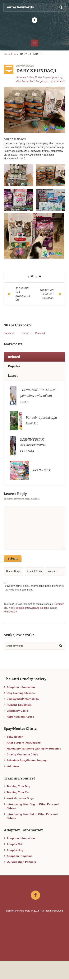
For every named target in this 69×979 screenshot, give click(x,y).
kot (37, 81)
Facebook (9, 333)
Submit (13, 558)
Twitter (25, 333)
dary (60, 77)
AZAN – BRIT (41, 470)
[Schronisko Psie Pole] (34, 31)
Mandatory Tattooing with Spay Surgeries (34, 748)
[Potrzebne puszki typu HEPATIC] (16, 420)
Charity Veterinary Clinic (22, 754)
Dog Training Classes (21, 692)
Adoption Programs (19, 855)
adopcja (52, 77)
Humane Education (19, 704)
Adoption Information (21, 687)
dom (18, 81)
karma (25, 81)
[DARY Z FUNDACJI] (34, 109)
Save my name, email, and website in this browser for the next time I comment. (34, 587)
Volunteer (13, 766)
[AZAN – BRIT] (19, 470)
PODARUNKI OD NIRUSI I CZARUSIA (46, 294)
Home (7, 54)
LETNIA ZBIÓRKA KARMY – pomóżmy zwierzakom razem (39, 395)
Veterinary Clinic (17, 710)
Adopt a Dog (15, 850)
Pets (15, 54)
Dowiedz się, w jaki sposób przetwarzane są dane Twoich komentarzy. (34, 608)
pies (42, 81)
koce (32, 81)
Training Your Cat (18, 792)
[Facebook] (34, 20)
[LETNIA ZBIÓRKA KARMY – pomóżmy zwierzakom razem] (13, 395)
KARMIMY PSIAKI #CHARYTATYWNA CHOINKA (33, 445)
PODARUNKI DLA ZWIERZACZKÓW (23, 294)
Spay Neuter (15, 736)
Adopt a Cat (14, 844)
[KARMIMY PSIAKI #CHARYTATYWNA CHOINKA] (13, 445)
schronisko (59, 81)
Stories (38, 77)
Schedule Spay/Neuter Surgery (27, 760)
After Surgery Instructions (24, 742)
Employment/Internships (23, 698)
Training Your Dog (18, 786)
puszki (49, 81)
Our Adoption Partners (21, 861)
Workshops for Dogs (20, 798)
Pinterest (40, 333)
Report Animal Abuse (20, 716)
